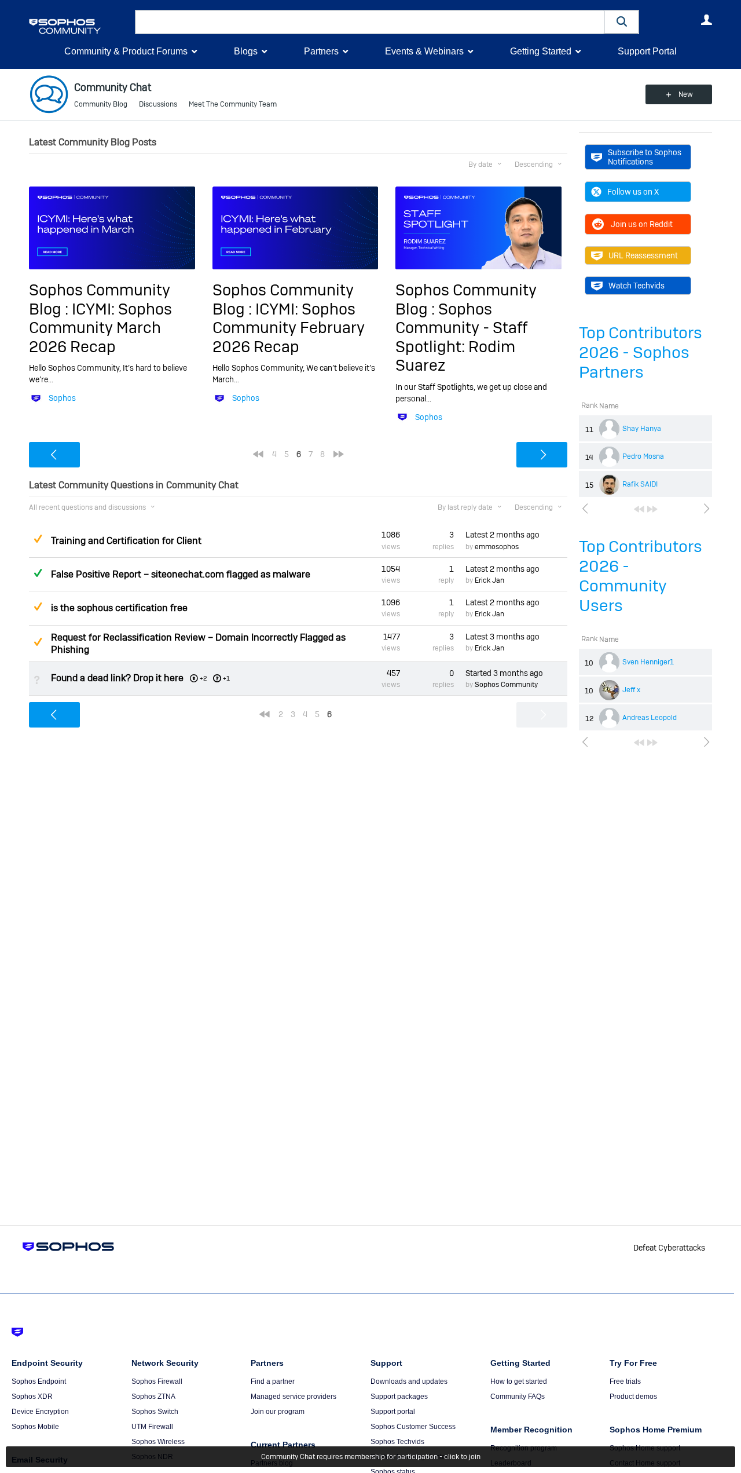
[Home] (79, 26)
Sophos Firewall (156, 1381)
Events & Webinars (424, 51)
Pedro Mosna (643, 456)
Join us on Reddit (642, 224)
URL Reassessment (643, 255)
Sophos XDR (32, 1396)
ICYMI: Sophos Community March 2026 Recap (100, 328)
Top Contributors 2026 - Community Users (640, 576)
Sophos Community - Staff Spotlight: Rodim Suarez (461, 337)
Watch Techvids (636, 285)
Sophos (62, 398)
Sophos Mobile (35, 1427)
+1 (226, 678)
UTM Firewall (152, 1427)
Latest (502, 534)
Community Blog (100, 104)
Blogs (246, 51)
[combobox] (369, 22)
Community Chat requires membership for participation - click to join (370, 1456)
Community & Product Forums (126, 51)
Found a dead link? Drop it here (117, 678)
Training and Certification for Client (126, 541)
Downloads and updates (408, 1381)
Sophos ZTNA (153, 1396)
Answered (37, 573)
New (685, 94)
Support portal (392, 1412)
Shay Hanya (641, 428)
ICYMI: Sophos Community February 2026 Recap (288, 328)
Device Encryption (40, 1412)
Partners (321, 51)
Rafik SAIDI (640, 484)
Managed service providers (293, 1396)
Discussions (158, 104)
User (706, 19)
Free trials (625, 1381)
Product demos (633, 1396)
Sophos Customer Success (413, 1427)
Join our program (278, 1412)
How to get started (518, 1381)
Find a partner (273, 1381)
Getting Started (540, 51)
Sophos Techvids (397, 1442)
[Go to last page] (652, 509)
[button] (621, 22)
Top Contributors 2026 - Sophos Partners (640, 352)
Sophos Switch (154, 1412)
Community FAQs (517, 1396)
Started (504, 673)
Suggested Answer (37, 538)
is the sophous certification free (119, 608)
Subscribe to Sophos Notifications (644, 157)
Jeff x (631, 690)
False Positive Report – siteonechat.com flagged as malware (180, 574)
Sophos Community (506, 684)
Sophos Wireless (158, 1442)
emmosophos (497, 546)
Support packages (399, 1396)
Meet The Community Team (233, 104)
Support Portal (647, 51)
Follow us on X (633, 192)
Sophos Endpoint (39, 1381)
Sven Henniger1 (648, 662)
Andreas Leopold (649, 717)
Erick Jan (489, 580)
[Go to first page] (639, 509)
